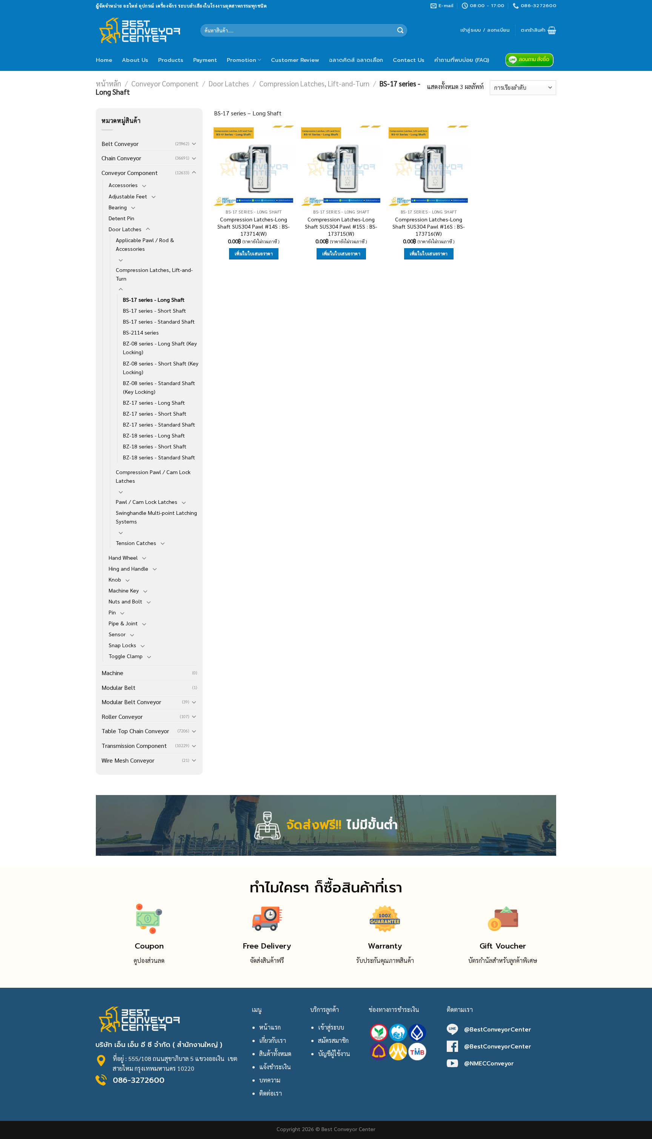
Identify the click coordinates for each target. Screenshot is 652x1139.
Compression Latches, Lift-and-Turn (314, 83)
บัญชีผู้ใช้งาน (334, 1054)
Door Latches (229, 83)
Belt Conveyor (119, 143)
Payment (205, 60)
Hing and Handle (128, 568)
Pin (112, 612)
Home (104, 60)
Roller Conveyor (122, 716)
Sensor (117, 634)
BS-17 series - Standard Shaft (159, 321)
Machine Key (124, 590)
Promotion (241, 60)
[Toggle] (194, 143)
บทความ (269, 1080)
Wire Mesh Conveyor (127, 760)
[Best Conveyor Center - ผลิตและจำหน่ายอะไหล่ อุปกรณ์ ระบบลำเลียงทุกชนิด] (142, 30)
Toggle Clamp (126, 655)
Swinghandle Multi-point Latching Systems (156, 517)
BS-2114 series (141, 332)
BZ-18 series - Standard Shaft (159, 457)
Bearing (118, 207)
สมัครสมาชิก (333, 1040)
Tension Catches (136, 542)
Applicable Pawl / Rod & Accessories (145, 244)
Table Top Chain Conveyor (135, 731)
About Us (135, 60)
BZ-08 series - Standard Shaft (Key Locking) (159, 387)
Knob (115, 579)
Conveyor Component (164, 83)
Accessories (123, 184)
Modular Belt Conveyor (131, 702)
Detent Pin (121, 218)
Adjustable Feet (128, 196)
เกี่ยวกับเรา (272, 1040)
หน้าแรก (270, 1027)
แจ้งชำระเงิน (275, 1067)
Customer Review (295, 60)
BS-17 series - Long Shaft (154, 299)
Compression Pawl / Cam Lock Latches (153, 476)
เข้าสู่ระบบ (331, 1027)
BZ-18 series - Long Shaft (154, 435)
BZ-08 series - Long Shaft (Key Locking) (160, 347)
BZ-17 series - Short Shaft (154, 413)
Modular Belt (118, 687)
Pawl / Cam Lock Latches (146, 501)
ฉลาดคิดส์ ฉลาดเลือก (356, 60)
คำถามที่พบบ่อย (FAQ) (461, 60)
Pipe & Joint (123, 623)
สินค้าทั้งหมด (275, 1054)
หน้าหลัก (108, 83)
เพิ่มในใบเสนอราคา (254, 253)
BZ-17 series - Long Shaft (154, 402)
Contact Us (408, 60)
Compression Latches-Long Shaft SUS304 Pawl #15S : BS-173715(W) (341, 226)
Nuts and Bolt (125, 601)
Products (170, 60)
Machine (112, 673)
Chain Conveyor (121, 158)
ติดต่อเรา (270, 1093)
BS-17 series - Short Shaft (154, 310)
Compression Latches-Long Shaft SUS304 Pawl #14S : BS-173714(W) (253, 226)
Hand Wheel (123, 557)
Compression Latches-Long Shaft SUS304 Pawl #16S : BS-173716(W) (428, 226)
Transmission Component (134, 745)
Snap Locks (122, 645)
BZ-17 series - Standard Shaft (159, 424)
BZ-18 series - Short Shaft (154, 446)
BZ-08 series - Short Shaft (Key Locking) (160, 367)
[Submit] (400, 30)
